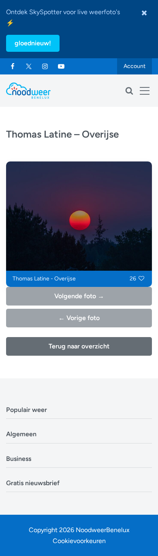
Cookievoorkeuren (79, 541)
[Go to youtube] (61, 66)
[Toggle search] (129, 90)
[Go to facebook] (12, 66)
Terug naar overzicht (79, 346)
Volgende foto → (79, 296)
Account (134, 66)
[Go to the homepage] (28, 91)
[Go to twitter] (29, 66)
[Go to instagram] (45, 66)
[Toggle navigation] (144, 90)
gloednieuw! (33, 43)
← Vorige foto (79, 318)
